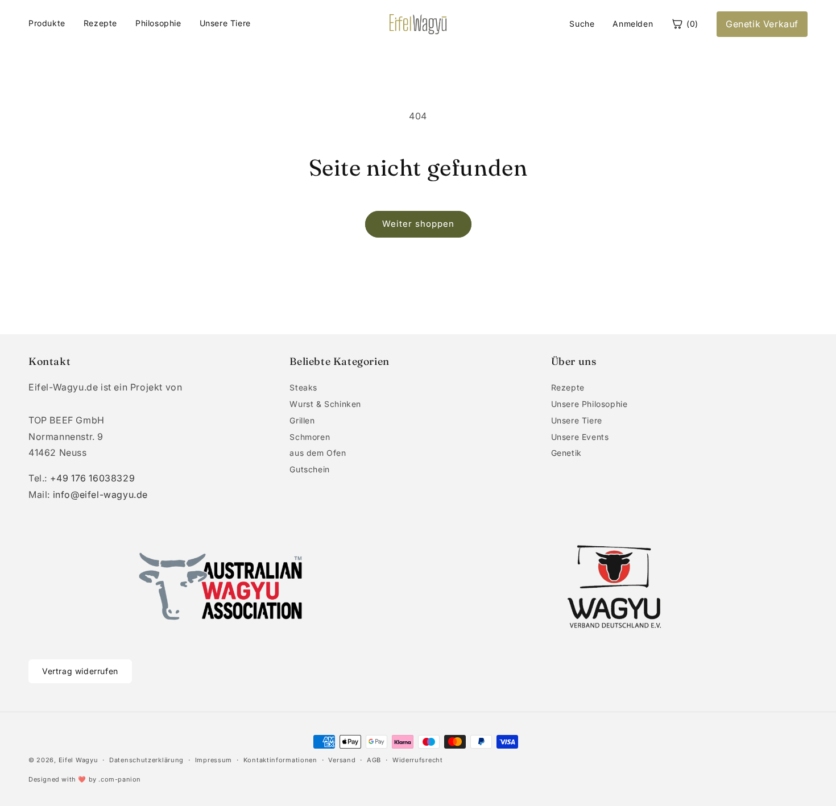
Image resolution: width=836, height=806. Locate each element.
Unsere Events (580, 437)
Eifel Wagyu (78, 760)
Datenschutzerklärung (146, 760)
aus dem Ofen (317, 453)
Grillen (301, 420)
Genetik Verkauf (762, 24)
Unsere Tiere (225, 23)
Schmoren (309, 437)
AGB (374, 760)
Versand (341, 760)
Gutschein (309, 469)
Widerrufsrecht (417, 760)
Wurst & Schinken (325, 404)
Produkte (46, 23)
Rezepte (100, 23)
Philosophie (158, 23)
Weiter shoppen (418, 223)
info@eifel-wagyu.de (100, 494)
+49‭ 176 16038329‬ (92, 478)
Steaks (303, 387)
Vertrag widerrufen (80, 671)
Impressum (213, 760)
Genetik (566, 453)
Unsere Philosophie (589, 404)
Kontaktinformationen (280, 760)
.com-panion (119, 779)
